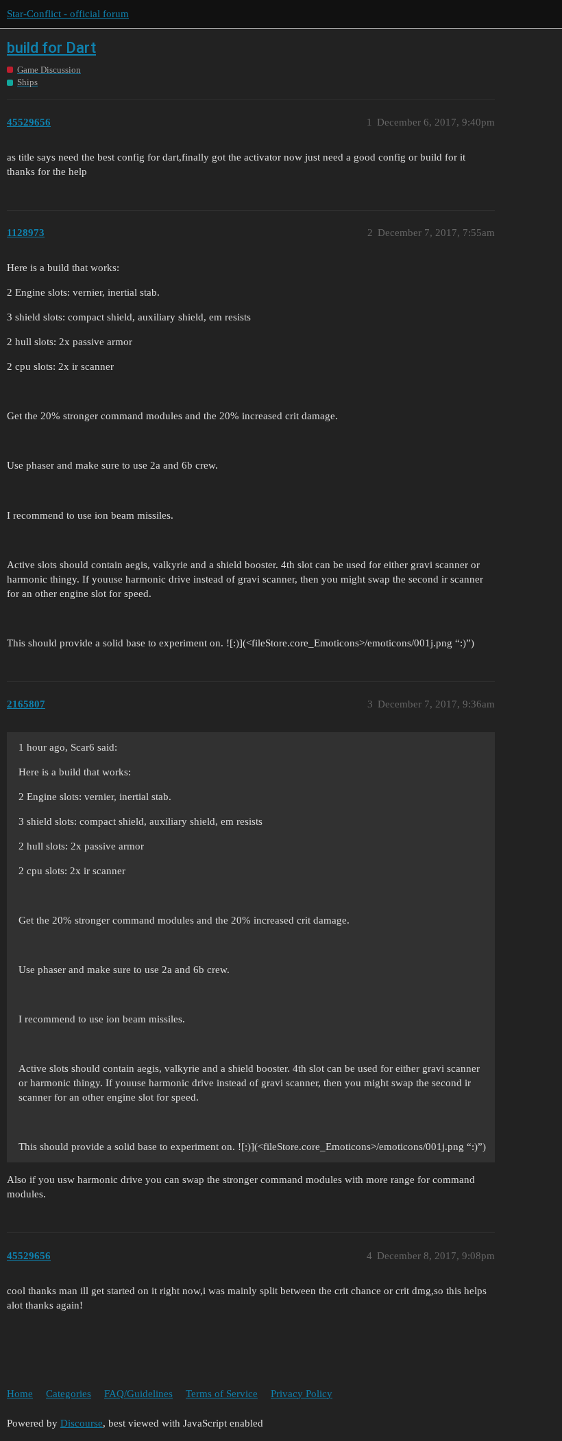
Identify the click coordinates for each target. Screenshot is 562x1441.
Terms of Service (222, 1393)
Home (20, 1393)
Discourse (81, 1423)
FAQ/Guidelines (138, 1393)
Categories (68, 1393)
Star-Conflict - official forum (68, 13)
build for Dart (51, 47)
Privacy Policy (301, 1393)
